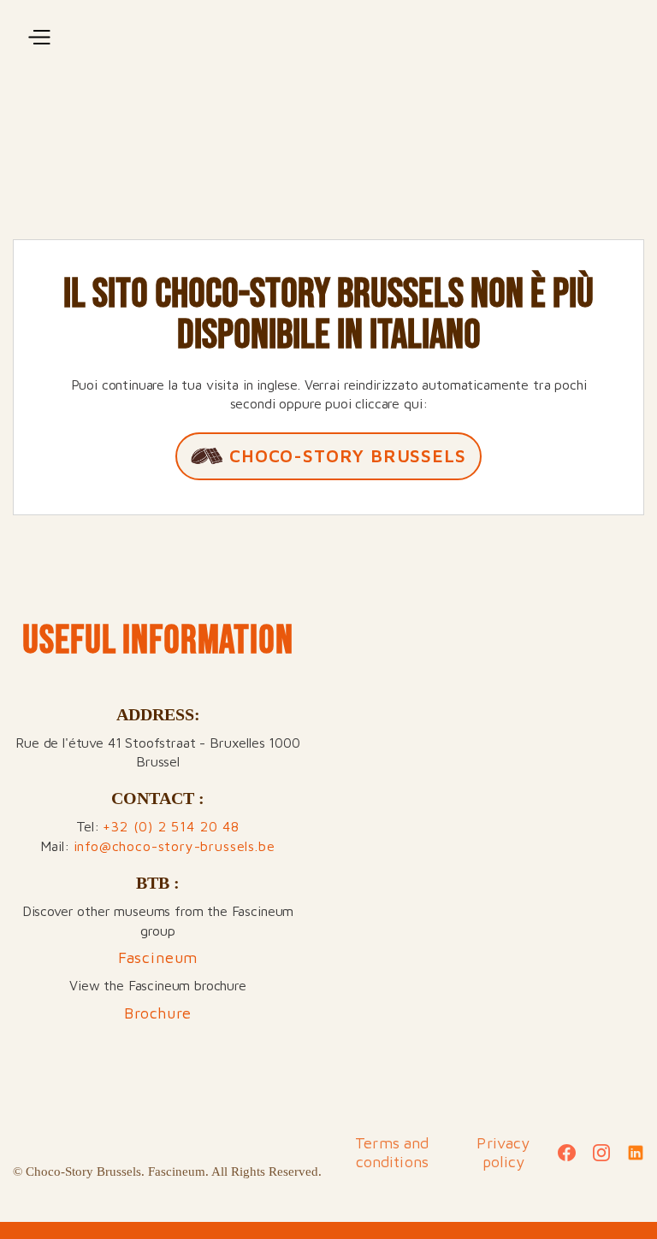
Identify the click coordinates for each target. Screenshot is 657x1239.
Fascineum (158, 957)
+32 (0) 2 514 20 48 (171, 826)
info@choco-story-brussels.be (174, 846)
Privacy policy (503, 1152)
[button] (37, 37)
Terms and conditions (392, 1152)
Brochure (158, 1013)
